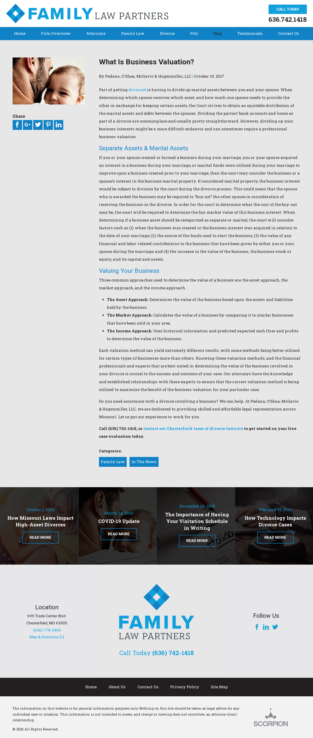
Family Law (113, 461)
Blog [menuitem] (217, 33)
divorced (137, 89)
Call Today (287, 9)
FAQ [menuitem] (194, 33)
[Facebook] (257, 628)
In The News (144, 461)
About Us (117, 686)
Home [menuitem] (19, 33)
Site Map (219, 686)
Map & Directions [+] (47, 637)
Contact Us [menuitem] (288, 33)
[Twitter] (275, 628)
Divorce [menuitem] (167, 33)
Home (91, 686)
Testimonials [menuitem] (250, 33)
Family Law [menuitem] (132, 33)
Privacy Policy (184, 686)
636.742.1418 (288, 19)
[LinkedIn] (266, 628)
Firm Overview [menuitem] (56, 33)
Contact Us (148, 686)
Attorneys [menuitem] (95, 33)
